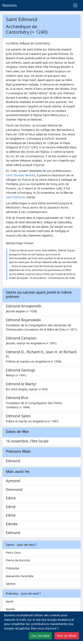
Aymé (9, 601)
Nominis (9, 5)
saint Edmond (15, 197)
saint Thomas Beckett (20, 175)
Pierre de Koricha (18, 560)
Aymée (10, 609)
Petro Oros (13, 552)
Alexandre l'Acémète (19, 576)
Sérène (10, 584)
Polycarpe (12, 568)
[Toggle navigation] (75, 5)
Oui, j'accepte (40, 636)
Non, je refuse (66, 636)
